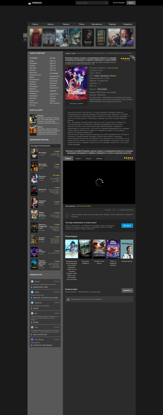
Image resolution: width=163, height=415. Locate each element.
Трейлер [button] (99, 158)
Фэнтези (113, 75)
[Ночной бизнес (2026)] (127, 37)
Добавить (127, 290)
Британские (54, 78)
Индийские (53, 83)
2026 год (53, 61)
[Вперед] (25, 35)
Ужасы (32, 100)
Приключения (104, 75)
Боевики (32, 65)
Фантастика (33, 103)
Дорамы (52, 101)
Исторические (34, 79)
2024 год (53, 65)
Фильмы (50, 24)
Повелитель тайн (40, 287)
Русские (52, 96)
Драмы (32, 77)
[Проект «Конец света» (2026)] (75, 37)
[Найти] (106, 3)
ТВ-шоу (81, 24)
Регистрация (118, 3)
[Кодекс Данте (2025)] (114, 37)
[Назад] (25, 40)
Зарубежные (54, 94)
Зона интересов (40, 334)
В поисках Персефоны (42, 345)
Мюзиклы (33, 89)
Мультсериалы (55, 103)
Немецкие (53, 85)
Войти (131, 3)
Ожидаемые (128, 24)
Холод (35, 308)
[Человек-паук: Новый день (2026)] (36, 37)
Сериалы (66, 24)
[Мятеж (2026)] (62, 37)
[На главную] (34, 3)
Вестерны (33, 68)
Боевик (96, 75)
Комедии (33, 82)
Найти (129, 226)
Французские (54, 88)
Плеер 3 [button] (88, 158)
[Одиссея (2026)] (49, 37)
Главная (35, 24)
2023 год (53, 68)
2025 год (53, 63)
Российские (54, 81)
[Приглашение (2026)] (101, 37)
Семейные (33, 93)
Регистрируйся (70, 206)
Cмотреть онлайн (76, 103)
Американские (54, 76)
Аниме (73, 53)
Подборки (112, 24)
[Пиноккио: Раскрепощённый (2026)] (88, 37)
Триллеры (33, 98)
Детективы (33, 72)
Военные (33, 70)
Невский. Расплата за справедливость (46, 298)
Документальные (35, 75)
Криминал (33, 84)
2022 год (53, 70)
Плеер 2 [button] (78, 158)
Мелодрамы (34, 86)
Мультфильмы (97, 24)
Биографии (33, 63)
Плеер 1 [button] (68, 158)
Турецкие (53, 98)
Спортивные (34, 96)
